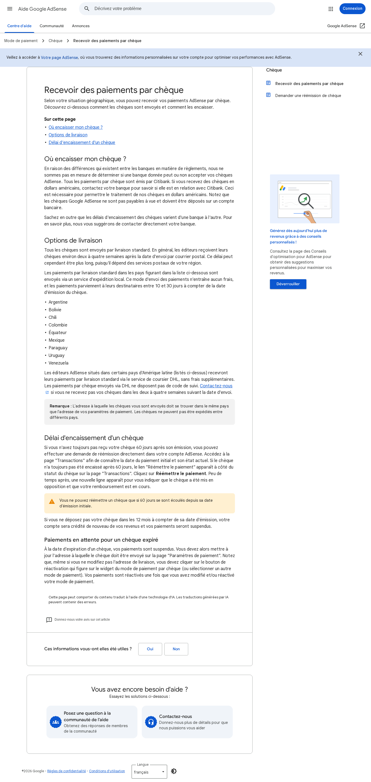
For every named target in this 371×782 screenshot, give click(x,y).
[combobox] (185, 8)
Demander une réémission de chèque (308, 95)
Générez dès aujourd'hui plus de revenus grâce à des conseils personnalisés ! (298, 236)
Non (176, 649)
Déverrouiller (288, 284)
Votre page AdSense (59, 57)
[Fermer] (360, 54)
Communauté (52, 26)
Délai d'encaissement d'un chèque (82, 142)
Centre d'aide (19, 26)
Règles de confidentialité (66, 771)
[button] (9, 8)
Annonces (81, 26)
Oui (150, 649)
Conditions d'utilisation (107, 771)
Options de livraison (68, 135)
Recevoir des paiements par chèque (309, 83)
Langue (143, 764)
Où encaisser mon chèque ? (76, 127)
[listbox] (149, 772)
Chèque (274, 70)
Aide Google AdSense (42, 9)
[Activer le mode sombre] (173, 771)
